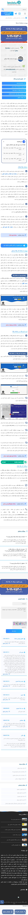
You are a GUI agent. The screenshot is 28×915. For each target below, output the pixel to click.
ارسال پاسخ (5, 643)
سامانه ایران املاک (13, 235)
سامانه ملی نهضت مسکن (11, 325)
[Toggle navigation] (25, 13)
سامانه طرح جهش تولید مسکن (10, 456)
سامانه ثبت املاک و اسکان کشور (9, 174)
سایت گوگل (24, 283)
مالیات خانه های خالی (8, 227)
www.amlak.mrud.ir (10, 69)
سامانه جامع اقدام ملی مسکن (9, 504)
